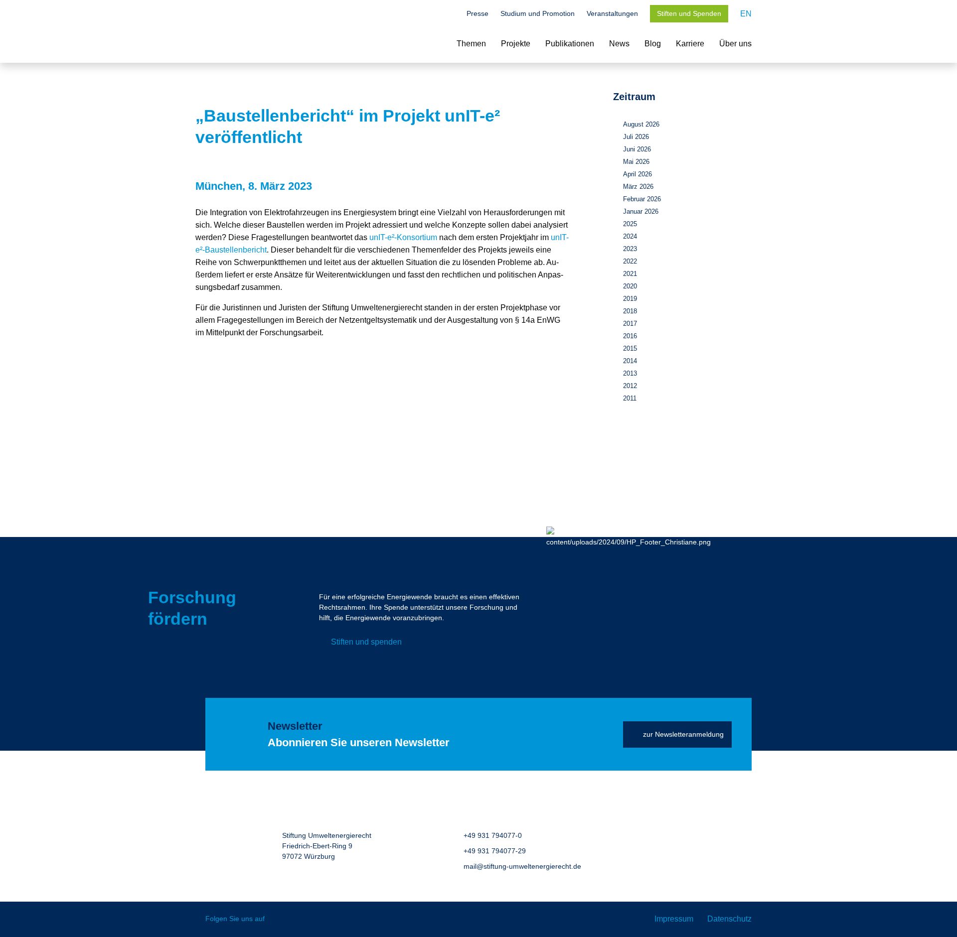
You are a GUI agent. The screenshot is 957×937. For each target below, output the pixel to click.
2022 (630, 261)
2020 (630, 286)
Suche (450, 14)
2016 (630, 336)
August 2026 (641, 124)
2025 (630, 224)
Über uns (735, 43)
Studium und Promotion (537, 13)
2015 (630, 348)
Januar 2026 (640, 211)
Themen (471, 43)
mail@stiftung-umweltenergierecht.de (522, 866)
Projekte (515, 43)
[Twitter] (279, 919)
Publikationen (569, 43)
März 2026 (638, 186)
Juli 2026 (636, 136)
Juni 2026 (637, 149)
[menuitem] (746, 13)
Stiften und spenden (366, 642)
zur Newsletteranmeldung (683, 734)
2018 (630, 311)
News (619, 43)
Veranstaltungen (612, 13)
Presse (477, 13)
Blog (652, 43)
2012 (630, 386)
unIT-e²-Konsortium (403, 237)
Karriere (690, 43)
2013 (630, 373)
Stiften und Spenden (689, 13)
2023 (630, 249)
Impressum (673, 919)
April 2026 (637, 174)
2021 (630, 273)
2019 (630, 298)
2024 (630, 236)
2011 (630, 398)
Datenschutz (729, 919)
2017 (630, 323)
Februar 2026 (642, 199)
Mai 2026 (636, 161)
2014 (630, 361)
